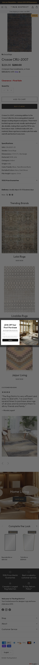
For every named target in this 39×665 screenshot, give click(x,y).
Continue (10, 340)
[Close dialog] (37, 321)
